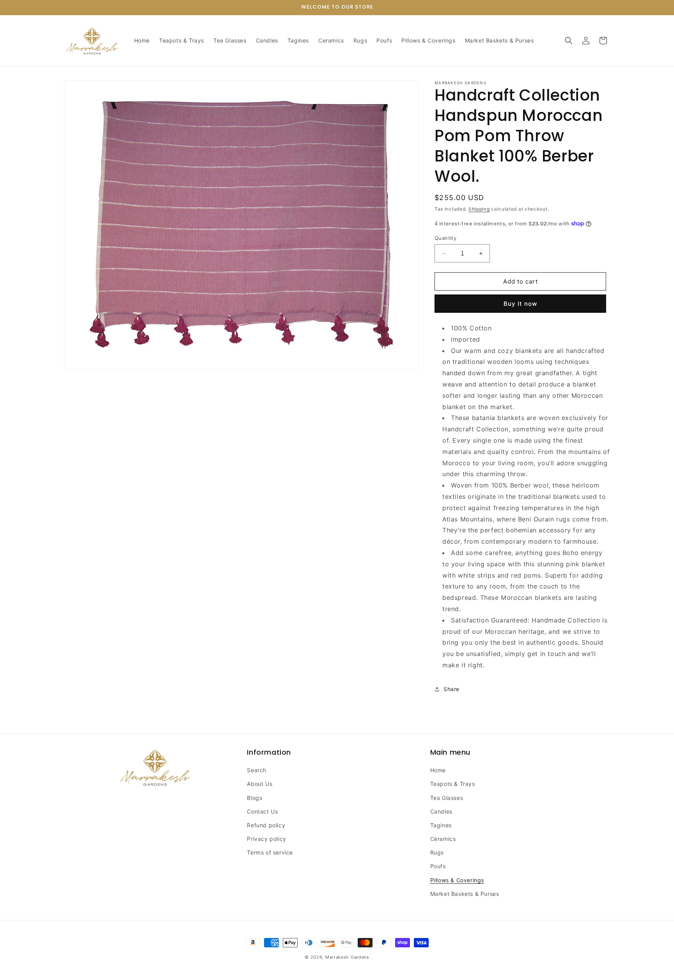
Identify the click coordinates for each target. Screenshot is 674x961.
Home (438, 770)
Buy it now (520, 303)
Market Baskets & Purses (464, 893)
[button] (568, 40)
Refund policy (266, 825)
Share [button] (451, 689)
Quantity (445, 238)
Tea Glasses (446, 797)
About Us (259, 783)
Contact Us (262, 811)
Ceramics (443, 838)
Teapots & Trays (452, 783)
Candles (441, 811)
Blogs (254, 797)
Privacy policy (266, 838)
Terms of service (270, 852)
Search (256, 770)
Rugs (437, 852)
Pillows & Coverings (457, 880)
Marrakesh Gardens (347, 957)
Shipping (479, 209)
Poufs (438, 866)
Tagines (441, 825)
